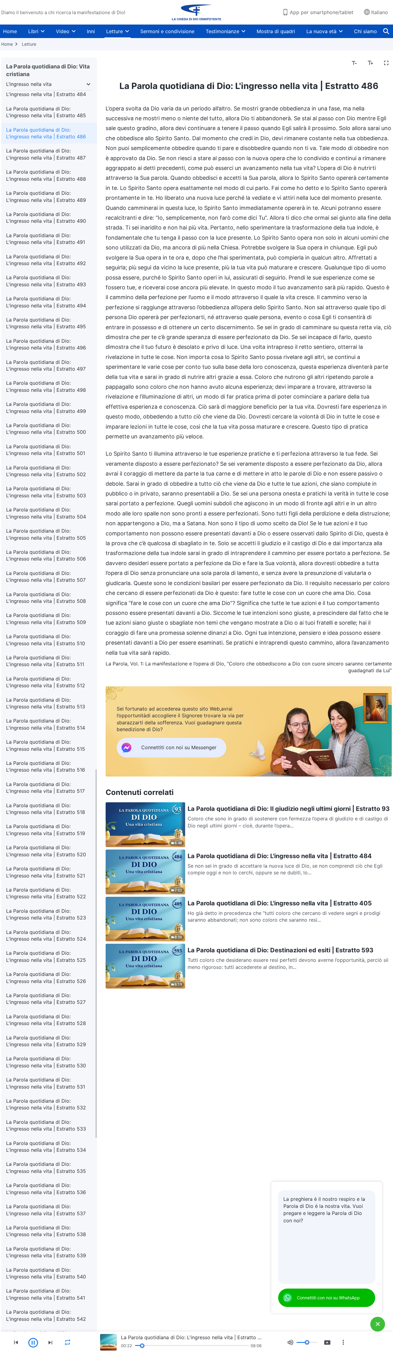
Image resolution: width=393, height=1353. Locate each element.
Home (10, 31)
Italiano (379, 12)
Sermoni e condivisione (167, 31)
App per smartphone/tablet (321, 12)
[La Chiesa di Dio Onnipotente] (196, 12)
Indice (116, 63)
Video (62, 31)
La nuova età (321, 31)
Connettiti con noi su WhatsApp (328, 1297)
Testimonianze (222, 31)
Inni (91, 31)
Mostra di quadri (276, 31)
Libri (33, 31)
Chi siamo (365, 31)
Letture (114, 31)
